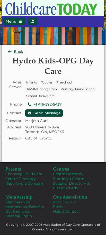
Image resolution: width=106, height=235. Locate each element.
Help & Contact (66, 211)
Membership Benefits (24, 206)
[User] (32, 21)
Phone (16, 104)
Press (58, 206)
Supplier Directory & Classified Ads (71, 185)
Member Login (18, 216)
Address (14, 127)
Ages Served (15, 84)
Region (15, 138)
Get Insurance (17, 211)
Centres (61, 168)
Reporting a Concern (24, 183)
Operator (13, 120)
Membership (19, 196)
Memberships (17, 202)
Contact (14, 113)
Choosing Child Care (23, 174)
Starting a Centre (68, 178)
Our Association (70, 196)
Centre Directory (20, 178)
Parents (13, 168)
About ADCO (64, 202)
